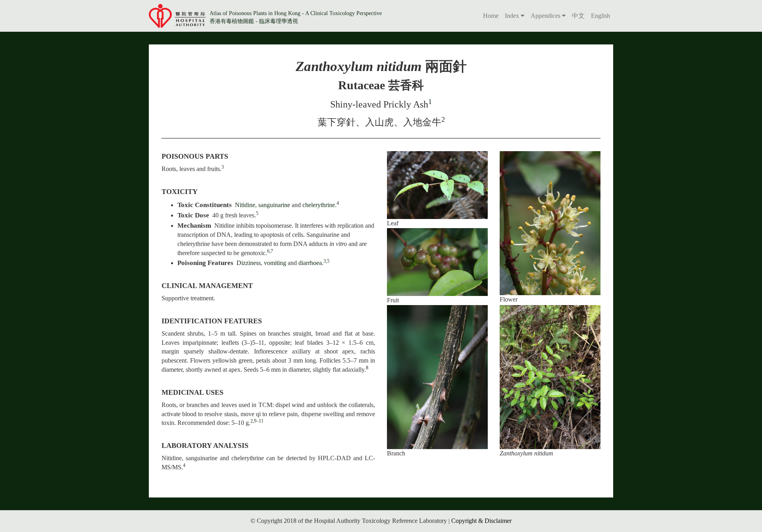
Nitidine (245, 205)
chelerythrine (318, 205)
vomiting (275, 262)
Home (490, 15)
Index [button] (513, 15)
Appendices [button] (546, 15)
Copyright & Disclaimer (481, 520)
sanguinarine (275, 205)
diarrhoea (310, 262)
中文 (578, 15)
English (600, 15)
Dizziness (249, 262)
